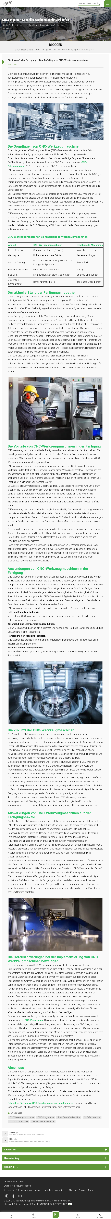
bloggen (7, 1204)
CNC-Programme (46, 1117)
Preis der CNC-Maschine (69, 1117)
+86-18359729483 (16, 1181)
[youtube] (20, 1196)
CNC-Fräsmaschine (19, 1121)
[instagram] (7, 1196)
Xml (33, 1204)
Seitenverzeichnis (21, 1204)
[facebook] (13, 1196)
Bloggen (47, 50)
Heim (38, 50)
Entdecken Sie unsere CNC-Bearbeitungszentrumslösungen (40, 1103)
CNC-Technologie (92, 1117)
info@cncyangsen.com (21, 1186)
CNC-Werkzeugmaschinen (22, 1117)
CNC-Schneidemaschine (43, 1121)
